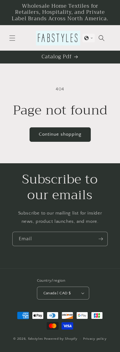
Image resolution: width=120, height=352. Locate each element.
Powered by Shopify (61, 339)
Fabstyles (35, 339)
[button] (12, 38)
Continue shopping (60, 134)
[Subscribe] (100, 239)
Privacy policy (95, 339)
